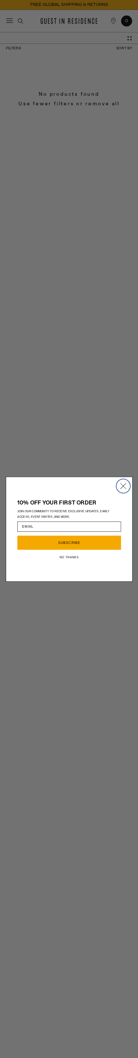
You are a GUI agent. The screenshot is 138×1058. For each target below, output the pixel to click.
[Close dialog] (123, 486)
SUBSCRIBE (69, 543)
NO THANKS (68, 556)
